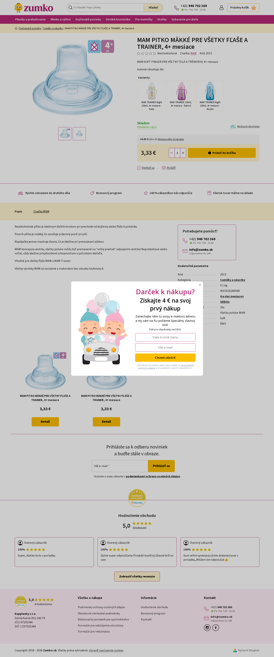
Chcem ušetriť (165, 357)
